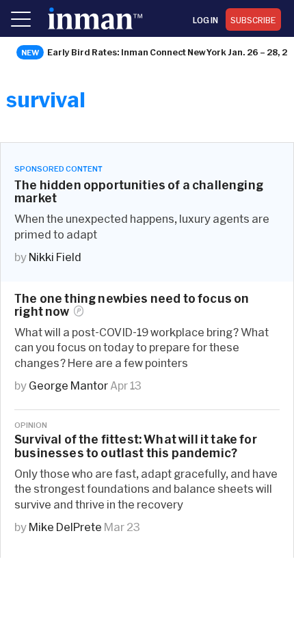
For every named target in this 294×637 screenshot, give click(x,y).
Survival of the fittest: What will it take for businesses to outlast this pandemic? (135, 446)
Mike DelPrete (65, 526)
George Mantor (68, 385)
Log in (205, 20)
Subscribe (253, 20)
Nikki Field (55, 256)
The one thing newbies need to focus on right (131, 305)
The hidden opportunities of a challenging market (138, 191)
